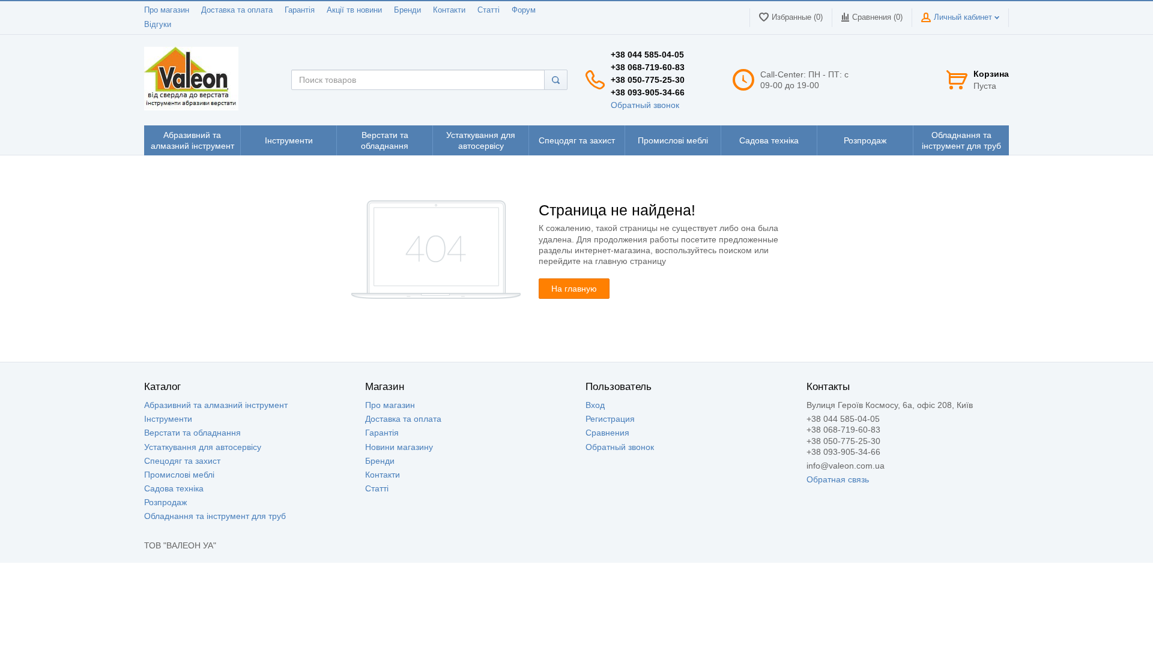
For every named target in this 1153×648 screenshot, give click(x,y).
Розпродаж (165, 502)
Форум (524, 10)
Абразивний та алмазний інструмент (216, 405)
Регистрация (610, 419)
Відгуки (157, 24)
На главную (574, 288)
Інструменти (168, 419)
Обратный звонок (645, 105)
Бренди (407, 10)
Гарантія (300, 10)
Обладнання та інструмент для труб (215, 516)
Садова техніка (174, 488)
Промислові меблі (179, 474)
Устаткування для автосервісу (202, 447)
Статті (488, 10)
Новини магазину (399, 447)
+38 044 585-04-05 (647, 54)
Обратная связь (837, 479)
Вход (595, 405)
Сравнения (607, 432)
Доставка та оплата (237, 10)
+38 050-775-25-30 (648, 80)
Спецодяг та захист (182, 461)
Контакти (449, 10)
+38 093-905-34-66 (648, 92)
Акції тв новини (354, 10)
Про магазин (166, 10)
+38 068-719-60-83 (648, 67)
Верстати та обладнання (192, 432)
